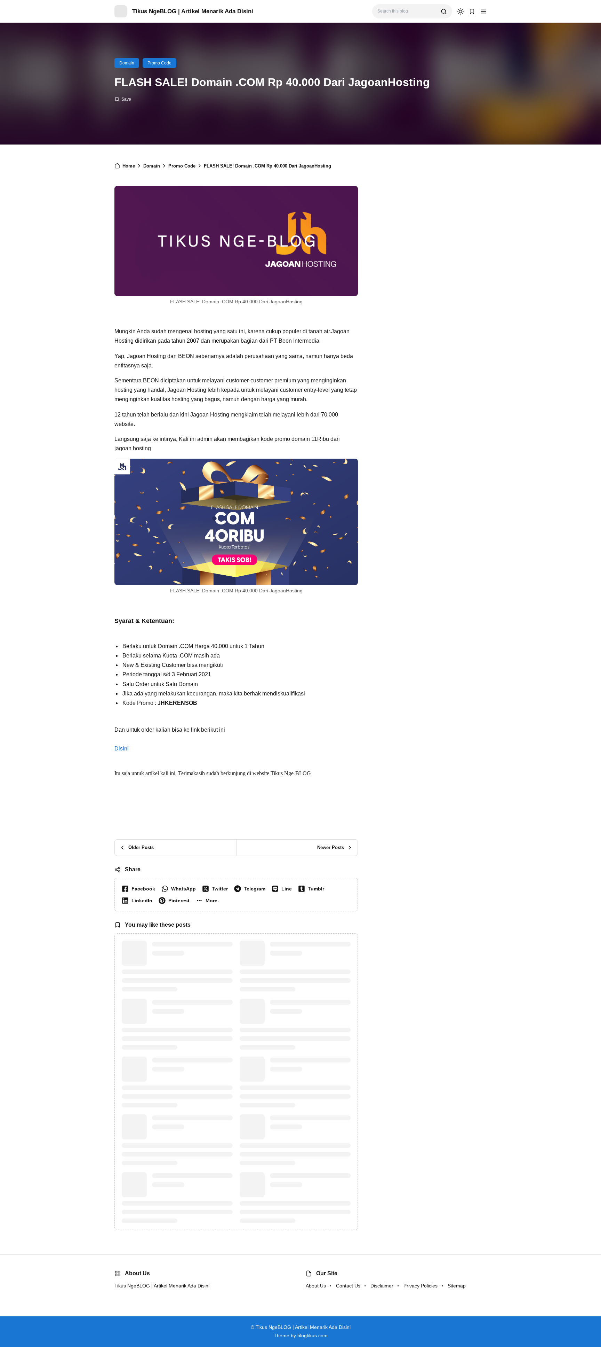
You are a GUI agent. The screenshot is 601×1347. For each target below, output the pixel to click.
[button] (209, 900)
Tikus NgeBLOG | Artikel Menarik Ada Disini (192, 11)
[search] (444, 11)
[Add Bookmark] (122, 99)
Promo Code (159, 63)
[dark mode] (460, 11)
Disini (121, 749)
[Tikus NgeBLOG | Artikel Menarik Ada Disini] (120, 11)
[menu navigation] (483, 11)
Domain (126, 63)
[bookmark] (472, 11)
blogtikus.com (312, 1335)
